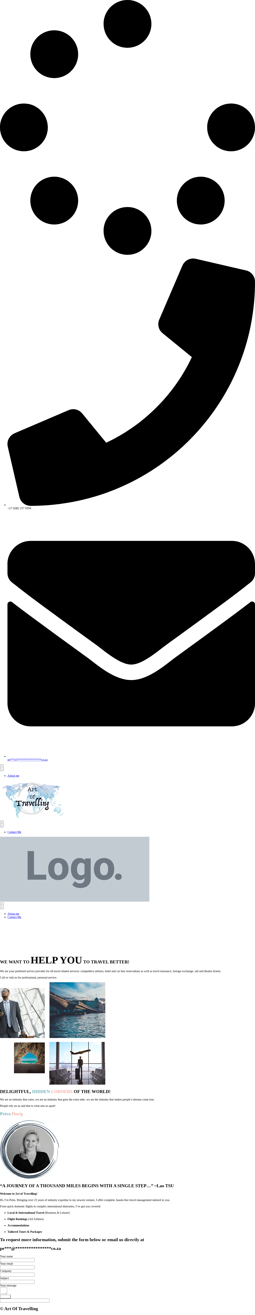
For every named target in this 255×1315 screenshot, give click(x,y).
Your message (8, 1285)
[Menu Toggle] (2, 767)
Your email (6, 1263)
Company (6, 1270)
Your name (6, 1256)
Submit (5, 1296)
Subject (4, 1278)
